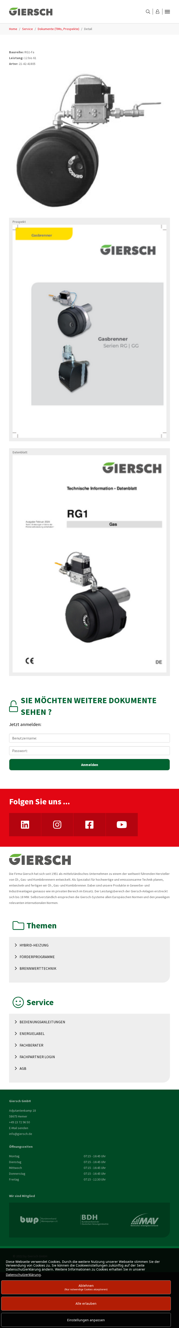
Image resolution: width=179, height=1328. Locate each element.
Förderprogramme (37, 956)
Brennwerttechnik (38, 968)
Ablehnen (86, 1287)
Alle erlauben (86, 1303)
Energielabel (32, 1033)
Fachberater (31, 1045)
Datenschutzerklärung (23, 1274)
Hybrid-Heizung (34, 945)
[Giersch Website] (30, 11)
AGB (23, 1068)
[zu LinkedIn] (25, 824)
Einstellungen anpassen (86, 1320)
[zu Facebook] (89, 824)
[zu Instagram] (57, 824)
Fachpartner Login (37, 1056)
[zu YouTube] (122, 824)
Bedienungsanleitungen (42, 1022)
